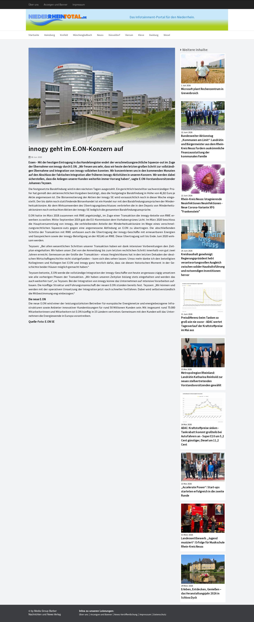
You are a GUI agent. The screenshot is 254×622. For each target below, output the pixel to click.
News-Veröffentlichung (126, 614)
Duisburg (153, 35)
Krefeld (64, 35)
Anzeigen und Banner (55, 4)
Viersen (129, 35)
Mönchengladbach (82, 35)
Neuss (100, 35)
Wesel (167, 35)
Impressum (79, 4)
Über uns (34, 4)
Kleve (141, 35)
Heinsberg (49, 35)
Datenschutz (159, 614)
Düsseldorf (114, 35)
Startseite (34, 35)
